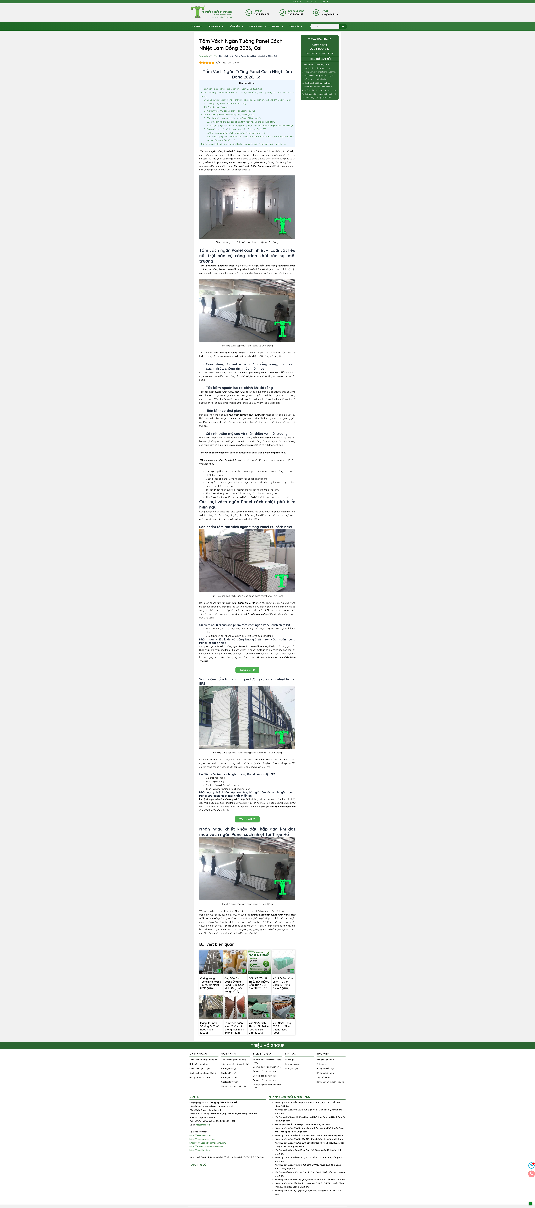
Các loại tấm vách (229, 1082)
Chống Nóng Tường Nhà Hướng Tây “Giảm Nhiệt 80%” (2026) (210, 983)
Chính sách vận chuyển (200, 1068)
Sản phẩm (234, 26)
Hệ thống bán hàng (325, 1073)
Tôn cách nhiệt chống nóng (233, 1059)
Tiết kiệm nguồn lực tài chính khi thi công (225, 103)
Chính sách (214, 26)
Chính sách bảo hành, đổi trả (202, 1073)
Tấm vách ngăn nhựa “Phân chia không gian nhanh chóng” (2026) (234, 1027)
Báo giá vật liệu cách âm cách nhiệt (267, 1086)
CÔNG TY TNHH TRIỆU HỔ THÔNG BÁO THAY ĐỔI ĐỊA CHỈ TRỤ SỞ (259, 983)
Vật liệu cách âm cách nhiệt (233, 1086)
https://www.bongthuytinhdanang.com (207, 1143)
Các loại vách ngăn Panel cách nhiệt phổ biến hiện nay (228, 114)
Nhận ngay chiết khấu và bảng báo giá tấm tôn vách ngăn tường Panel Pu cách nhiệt (250, 125)
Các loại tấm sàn (229, 1077)
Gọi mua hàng (296, 11)
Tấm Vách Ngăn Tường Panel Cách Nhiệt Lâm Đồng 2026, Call (231, 89)
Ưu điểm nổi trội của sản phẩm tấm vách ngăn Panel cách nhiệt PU (241, 121)
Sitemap (297, 2)
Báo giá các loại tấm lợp (264, 1071)
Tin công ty (290, 1059)
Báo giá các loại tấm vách (265, 1080)
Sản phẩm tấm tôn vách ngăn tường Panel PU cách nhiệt (232, 118)
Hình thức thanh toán (199, 1064)
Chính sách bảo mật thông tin (203, 1059)
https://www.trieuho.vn (200, 1135)
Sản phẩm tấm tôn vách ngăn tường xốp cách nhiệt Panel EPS (235, 129)
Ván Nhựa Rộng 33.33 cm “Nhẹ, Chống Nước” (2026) (282, 1027)
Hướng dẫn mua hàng (199, 1077)
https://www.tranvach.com (202, 1139)
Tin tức (276, 26)
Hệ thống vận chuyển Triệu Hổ (330, 1082)
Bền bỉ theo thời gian (216, 107)
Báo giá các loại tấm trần (265, 1076)
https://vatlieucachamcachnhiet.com (206, 1146)
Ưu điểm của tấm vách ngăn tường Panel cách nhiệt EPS (236, 133)
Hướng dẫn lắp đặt (325, 1068)
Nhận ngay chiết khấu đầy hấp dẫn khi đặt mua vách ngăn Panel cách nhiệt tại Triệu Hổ (243, 144)
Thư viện (294, 26)
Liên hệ (325, 2)
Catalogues (322, 1064)
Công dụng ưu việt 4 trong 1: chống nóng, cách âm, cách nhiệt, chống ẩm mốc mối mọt (247, 100)
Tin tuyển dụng (292, 1068)
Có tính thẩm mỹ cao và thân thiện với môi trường (230, 111)
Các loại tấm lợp (228, 1068)
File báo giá (256, 26)
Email (325, 11)
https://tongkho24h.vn (200, 1150)
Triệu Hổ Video (323, 1077)
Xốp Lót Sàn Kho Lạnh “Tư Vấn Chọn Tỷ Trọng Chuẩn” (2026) (283, 983)
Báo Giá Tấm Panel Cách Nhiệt (267, 1067)
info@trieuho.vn (203, 1125)
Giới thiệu (196, 26)
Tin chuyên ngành (293, 1064)
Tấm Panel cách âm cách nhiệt (235, 1064)
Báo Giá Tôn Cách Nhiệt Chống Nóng (267, 1061)
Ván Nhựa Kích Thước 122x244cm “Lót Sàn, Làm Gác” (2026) (259, 1027)
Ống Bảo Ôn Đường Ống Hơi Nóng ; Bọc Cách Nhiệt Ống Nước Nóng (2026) (234, 985)
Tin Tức (309, 2)
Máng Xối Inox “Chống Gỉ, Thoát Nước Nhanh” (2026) (210, 1027)
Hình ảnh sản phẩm (325, 1059)
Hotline (258, 11)
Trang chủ (203, 56)
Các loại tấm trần (229, 1073)
